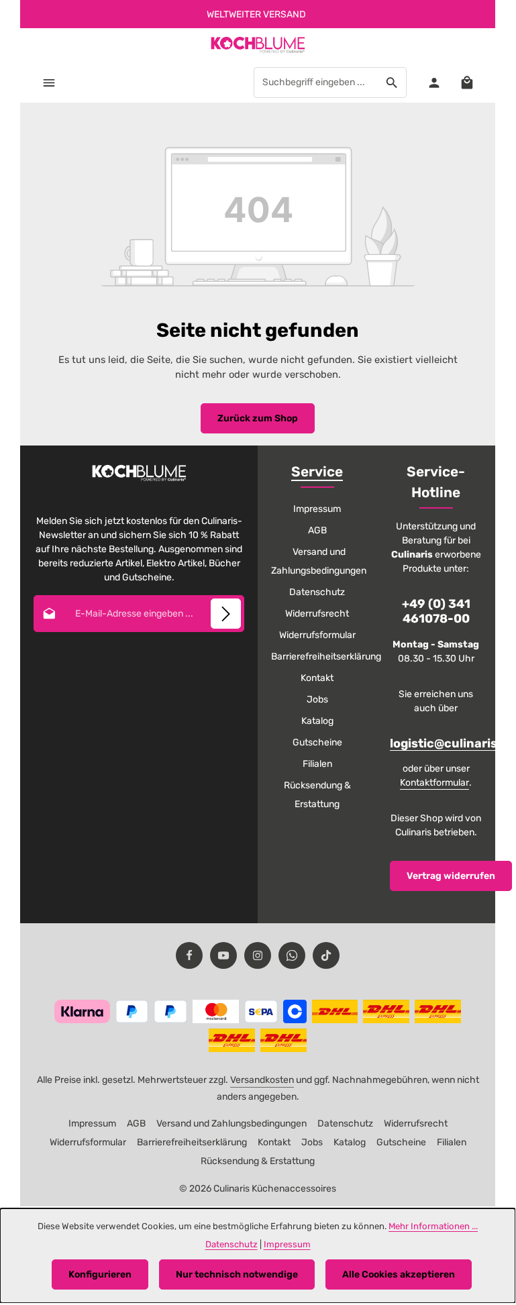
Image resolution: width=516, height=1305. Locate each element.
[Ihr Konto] (434, 82)
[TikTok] (326, 955)
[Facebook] (189, 955)
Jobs (317, 699)
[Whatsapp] (291, 955)
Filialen (317, 764)
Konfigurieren (100, 1274)
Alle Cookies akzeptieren (398, 1274)
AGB (317, 530)
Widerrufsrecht (317, 613)
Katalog (317, 721)
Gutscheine (317, 742)
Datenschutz (317, 592)
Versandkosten (262, 1080)
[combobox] (316, 82)
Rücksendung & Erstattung (317, 795)
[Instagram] (257, 955)
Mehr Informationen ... (433, 1226)
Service (317, 472)
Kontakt (317, 678)
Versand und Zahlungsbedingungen (318, 561)
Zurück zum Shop (257, 418)
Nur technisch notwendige (237, 1274)
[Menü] (49, 82)
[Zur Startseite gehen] (257, 45)
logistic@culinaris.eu (453, 744)
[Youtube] (223, 955)
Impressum (317, 509)
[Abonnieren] (226, 613)
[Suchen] (392, 82)
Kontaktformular (434, 782)
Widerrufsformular (317, 635)
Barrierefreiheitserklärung (326, 656)
